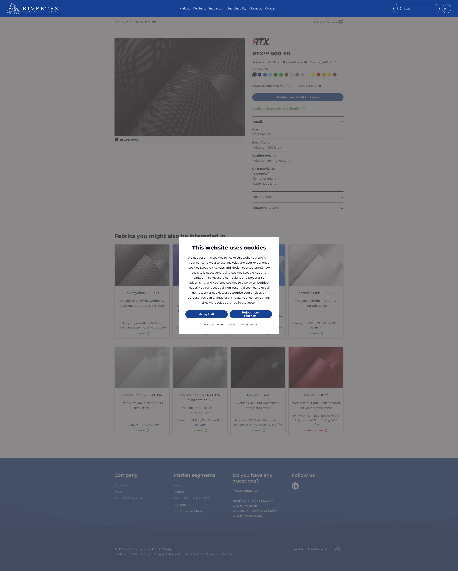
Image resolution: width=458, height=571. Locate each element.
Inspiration (216, 8)
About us (255, 8)
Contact (271, 8)
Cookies (231, 324)
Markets (184, 8)
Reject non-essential (250, 314)
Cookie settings (247, 324)
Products (199, 8)
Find (435, 8)
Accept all (206, 314)
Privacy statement (212, 324)
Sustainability (236, 8)
